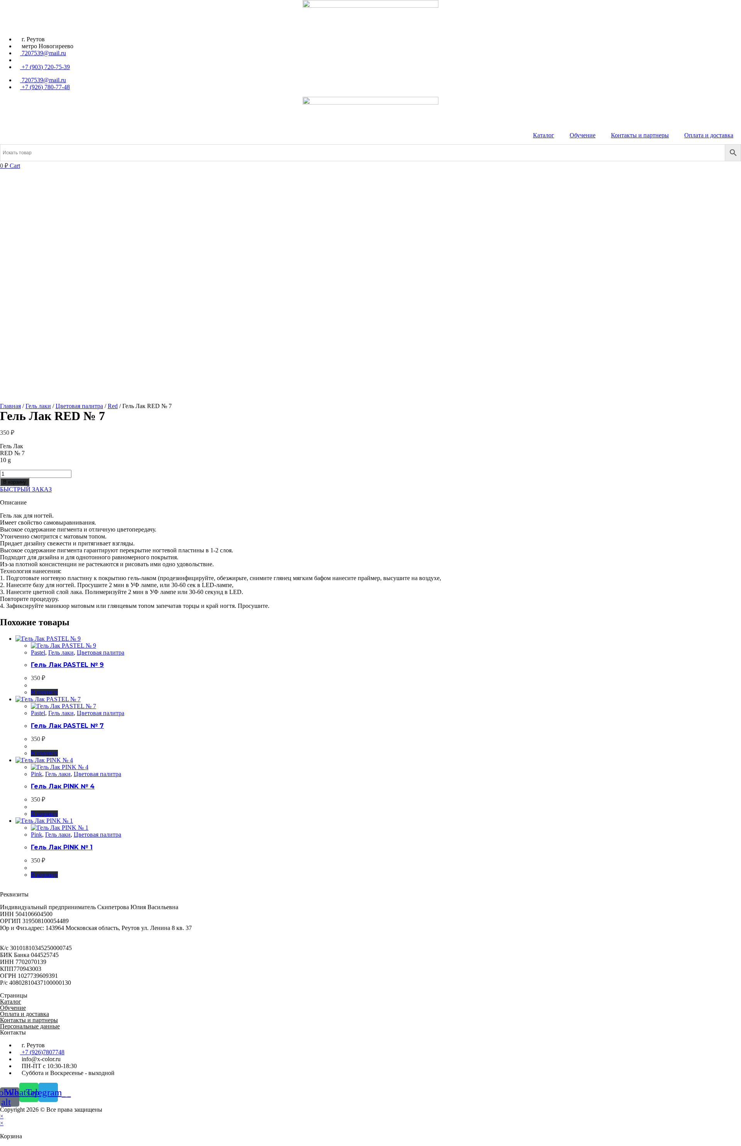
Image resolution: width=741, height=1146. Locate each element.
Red (113, 406)
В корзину (14, 482)
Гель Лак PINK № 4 (63, 786)
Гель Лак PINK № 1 (62, 847)
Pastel (38, 652)
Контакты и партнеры (640, 135)
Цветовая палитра (79, 406)
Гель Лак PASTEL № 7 (67, 725)
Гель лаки (38, 406)
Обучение (583, 135)
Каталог (543, 135)
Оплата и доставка (708, 135)
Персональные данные (30, 1026)
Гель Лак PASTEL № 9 (67, 664)
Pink (36, 774)
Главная (10, 406)
